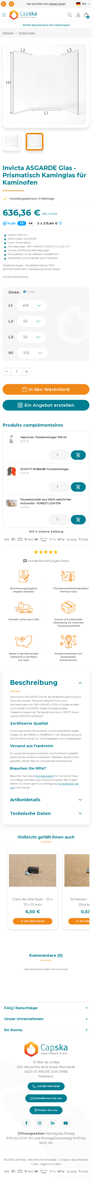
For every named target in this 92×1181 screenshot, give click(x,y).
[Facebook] (26, 1123)
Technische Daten (30, 813)
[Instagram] (39, 1123)
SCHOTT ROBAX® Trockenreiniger (44, 469)
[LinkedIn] (52, 1123)
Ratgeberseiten (45, 775)
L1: (11, 305)
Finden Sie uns (47, 1110)
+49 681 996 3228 (48, 1086)
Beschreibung (34, 683)
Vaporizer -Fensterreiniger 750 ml (43, 437)
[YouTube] (65, 1123)
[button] (4, 15)
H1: (11, 353)
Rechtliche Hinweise (42, 1159)
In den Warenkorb (49, 389)
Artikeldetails (25, 799)
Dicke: (14, 292)
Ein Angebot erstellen (49, 405)
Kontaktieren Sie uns (48, 1098)
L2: (11, 321)
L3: (11, 337)
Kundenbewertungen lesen (48, 561)
